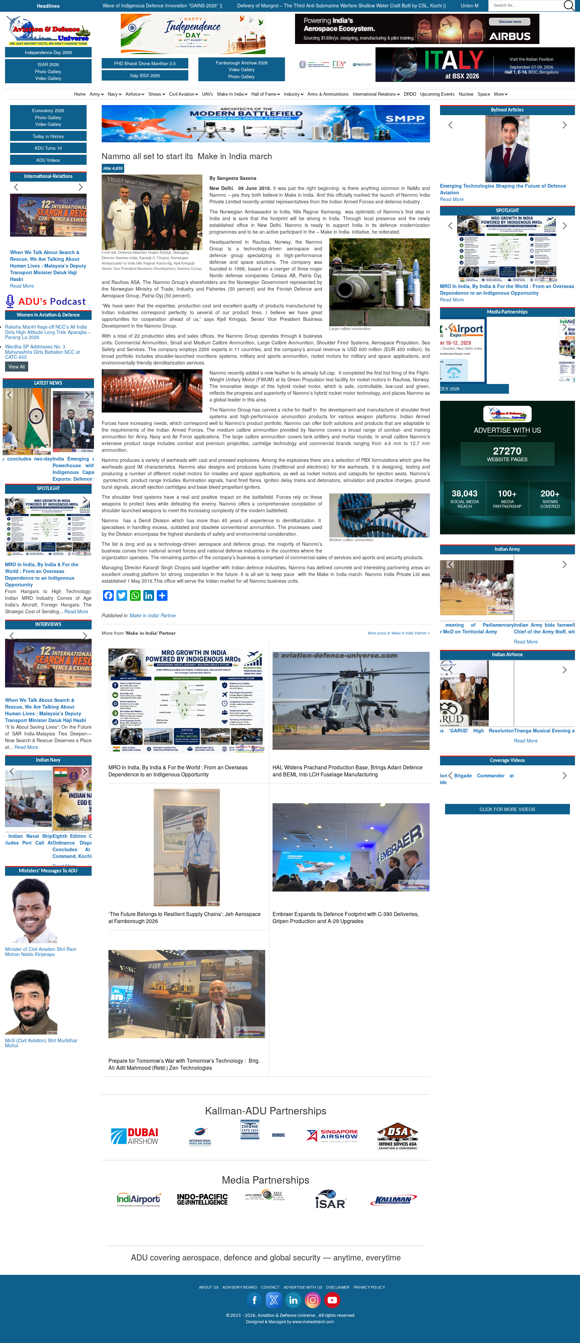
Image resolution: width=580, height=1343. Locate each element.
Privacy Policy (369, 1287)
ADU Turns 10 (48, 148)
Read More (22, 285)
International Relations (374, 94)
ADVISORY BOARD (240, 1287)
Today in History (48, 136)
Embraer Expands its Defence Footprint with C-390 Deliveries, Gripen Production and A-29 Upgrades (346, 917)
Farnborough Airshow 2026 (242, 62)
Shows (154, 94)
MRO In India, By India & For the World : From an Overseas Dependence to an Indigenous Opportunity (178, 771)
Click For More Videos (507, 858)
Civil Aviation (181, 94)
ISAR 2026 (48, 64)
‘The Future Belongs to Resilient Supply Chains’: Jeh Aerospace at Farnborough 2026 (184, 917)
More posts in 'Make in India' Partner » (399, 633)
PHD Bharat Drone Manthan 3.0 (145, 63)
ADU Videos (48, 160)
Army (95, 94)
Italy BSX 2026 (145, 75)
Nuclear (466, 94)
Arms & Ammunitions (328, 94)
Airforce (133, 94)
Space (484, 94)
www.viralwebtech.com (313, 1321)
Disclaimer (337, 1287)
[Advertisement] (507, 912)
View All (16, 366)
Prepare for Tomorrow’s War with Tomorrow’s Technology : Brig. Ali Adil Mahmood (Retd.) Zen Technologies (184, 1064)
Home (80, 94)
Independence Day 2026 (48, 52)
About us (209, 1287)
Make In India (230, 94)
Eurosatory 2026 (48, 110)
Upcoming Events (437, 94)
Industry (292, 94)
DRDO (410, 94)
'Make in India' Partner (152, 615)
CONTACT (270, 1287)
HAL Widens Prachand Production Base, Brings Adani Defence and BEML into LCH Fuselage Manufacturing (348, 771)
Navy (113, 94)
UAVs (207, 94)
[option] (135, 1129)
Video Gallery (48, 78)
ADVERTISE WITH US (303, 1287)
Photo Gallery (48, 71)
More (499, 94)
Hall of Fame (263, 94)
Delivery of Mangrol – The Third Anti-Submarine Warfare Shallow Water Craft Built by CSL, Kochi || (294, 5)
